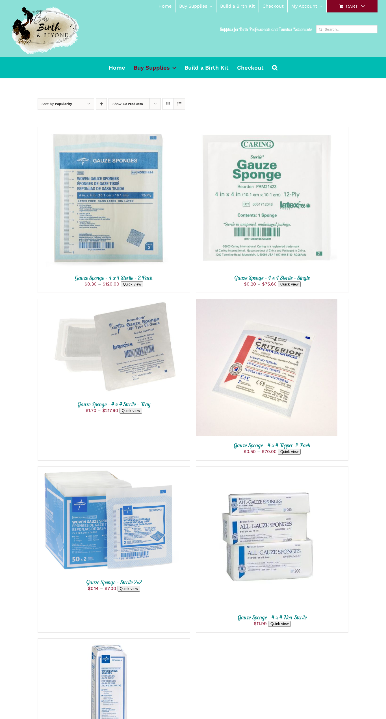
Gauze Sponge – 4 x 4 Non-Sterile (272, 617)
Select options (88, 198)
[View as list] (179, 104)
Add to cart (247, 538)
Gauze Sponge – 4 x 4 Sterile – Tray (114, 404)
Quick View (135, 198)
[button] (275, 67)
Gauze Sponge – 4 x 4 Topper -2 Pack (272, 445)
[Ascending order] (101, 104)
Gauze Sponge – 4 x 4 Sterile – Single (272, 277)
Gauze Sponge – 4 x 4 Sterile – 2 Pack (114, 277)
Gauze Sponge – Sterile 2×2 (114, 582)
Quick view (132, 284)
